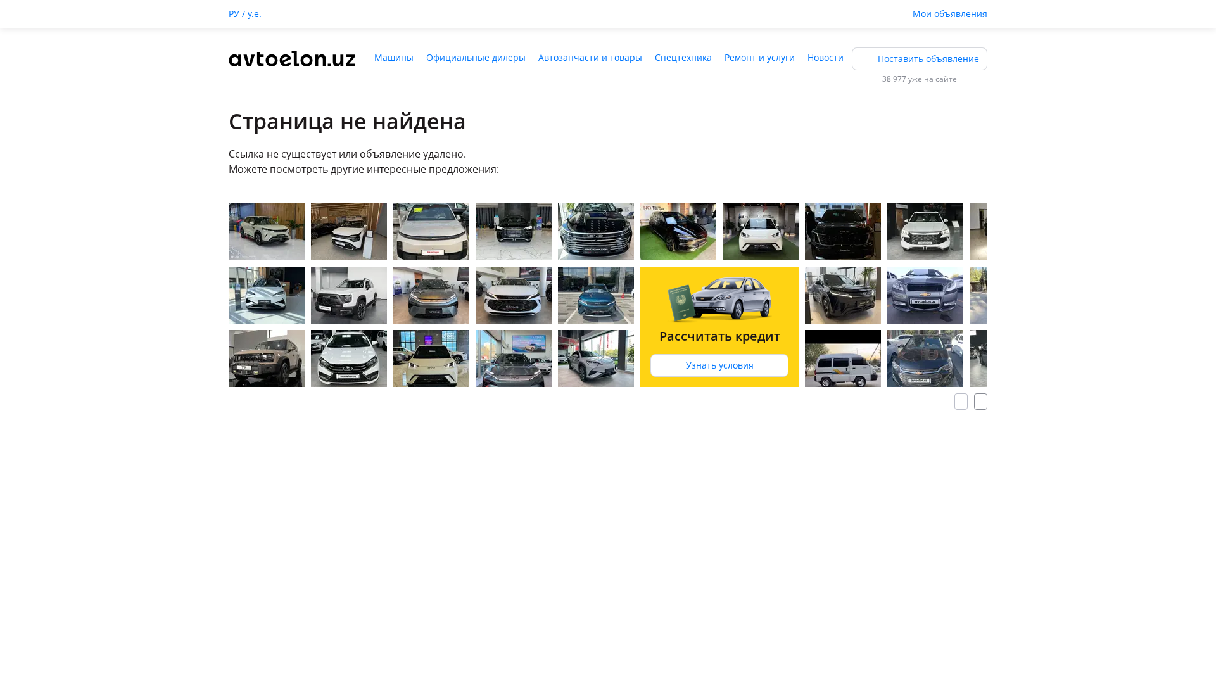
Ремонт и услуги (760, 57)
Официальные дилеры (476, 57)
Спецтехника (683, 57)
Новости (826, 57)
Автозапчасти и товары (590, 57)
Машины (394, 57)
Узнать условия (720, 365)
